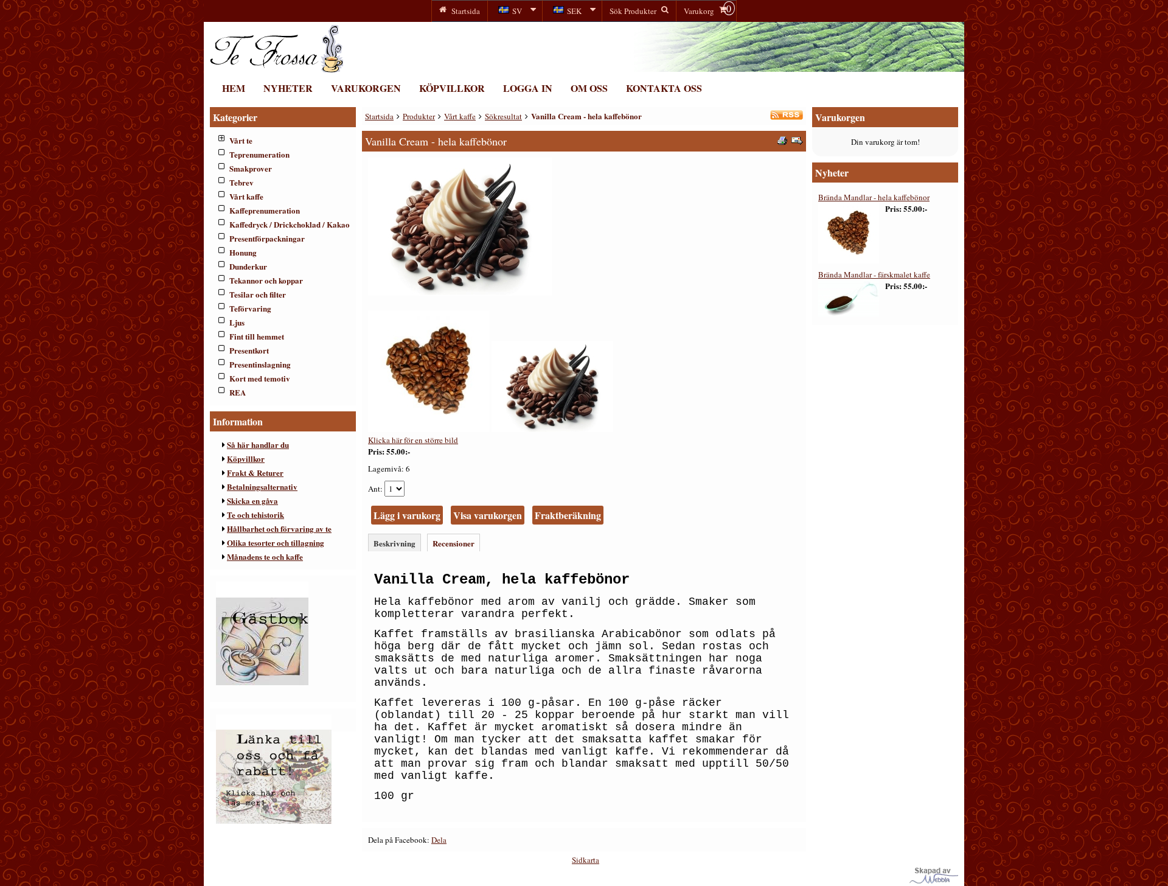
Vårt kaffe (246, 196)
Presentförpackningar (267, 238)
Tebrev (241, 182)
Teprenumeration (259, 154)
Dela (439, 839)
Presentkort (249, 350)
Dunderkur (248, 266)
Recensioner (453, 543)
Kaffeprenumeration (264, 210)
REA (237, 392)
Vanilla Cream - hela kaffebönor (586, 116)
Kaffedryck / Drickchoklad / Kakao (289, 224)
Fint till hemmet (256, 336)
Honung (243, 252)
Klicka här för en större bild (413, 439)
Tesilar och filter (257, 294)
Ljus (237, 322)
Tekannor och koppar (266, 280)
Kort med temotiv (259, 378)
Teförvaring (250, 308)
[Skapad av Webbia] (933, 880)
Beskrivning (394, 543)
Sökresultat (503, 116)
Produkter (419, 116)
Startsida (379, 116)
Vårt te (240, 140)
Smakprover (250, 168)
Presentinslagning (260, 364)
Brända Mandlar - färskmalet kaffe (874, 274)
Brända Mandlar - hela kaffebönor (874, 197)
